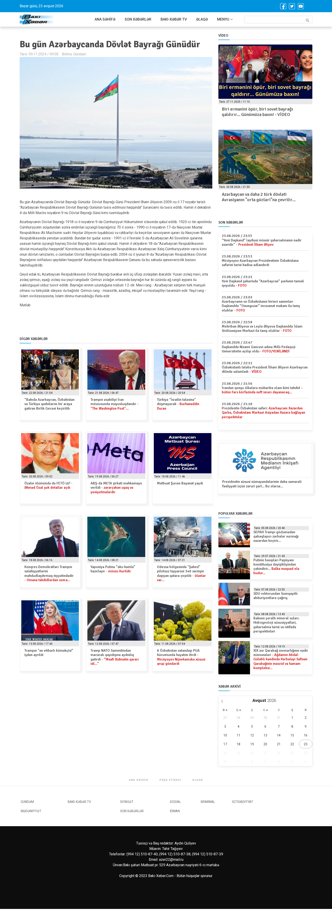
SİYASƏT (126, 802)
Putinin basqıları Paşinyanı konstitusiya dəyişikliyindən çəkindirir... (276, 567)
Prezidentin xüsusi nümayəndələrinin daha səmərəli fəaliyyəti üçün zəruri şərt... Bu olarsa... (262, 483)
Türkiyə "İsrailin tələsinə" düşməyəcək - (178, 403)
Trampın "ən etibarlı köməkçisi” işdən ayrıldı (48, 652)
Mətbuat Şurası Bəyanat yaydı (180, 483)
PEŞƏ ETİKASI (170, 779)
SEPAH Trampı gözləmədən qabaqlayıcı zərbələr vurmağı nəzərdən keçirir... (276, 536)
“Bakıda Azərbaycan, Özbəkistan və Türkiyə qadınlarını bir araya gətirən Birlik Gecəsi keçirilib (49, 403)
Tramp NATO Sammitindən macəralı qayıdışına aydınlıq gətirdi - (115, 657)
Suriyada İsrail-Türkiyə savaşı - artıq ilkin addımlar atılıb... (262, 197)
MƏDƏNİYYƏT (31, 811)
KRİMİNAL (208, 802)
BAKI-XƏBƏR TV (174, 19)
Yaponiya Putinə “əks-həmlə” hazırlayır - (113, 569)
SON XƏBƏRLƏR (138, 19)
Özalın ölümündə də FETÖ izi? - (48, 485)
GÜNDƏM (27, 802)
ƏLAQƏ (202, 19)
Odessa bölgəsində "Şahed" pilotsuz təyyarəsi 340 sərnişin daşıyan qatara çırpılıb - (181, 573)
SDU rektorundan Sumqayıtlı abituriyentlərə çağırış (275, 595)
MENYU (223, 19)
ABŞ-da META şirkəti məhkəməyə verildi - (116, 487)
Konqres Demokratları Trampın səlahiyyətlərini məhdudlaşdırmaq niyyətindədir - (49, 573)
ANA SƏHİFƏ (105, 19)
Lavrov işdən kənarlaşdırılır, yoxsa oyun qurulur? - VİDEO (260, 111)
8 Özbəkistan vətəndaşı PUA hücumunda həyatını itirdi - (181, 657)
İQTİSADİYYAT (242, 802)
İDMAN (175, 811)
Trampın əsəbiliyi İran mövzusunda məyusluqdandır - (114, 403)
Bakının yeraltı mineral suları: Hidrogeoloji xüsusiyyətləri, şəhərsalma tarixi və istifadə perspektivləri (276, 625)
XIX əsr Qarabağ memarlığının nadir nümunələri (280, 659)
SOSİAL (175, 802)
